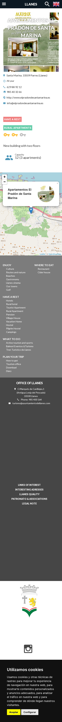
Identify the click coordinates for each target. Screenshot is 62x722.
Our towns (11, 286)
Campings (11, 332)
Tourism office (13, 364)
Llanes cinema (13, 282)
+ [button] (4, 177)
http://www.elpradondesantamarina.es (28, 97)
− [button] (4, 182)
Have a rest (12, 119)
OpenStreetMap (54, 254)
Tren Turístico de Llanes (18, 349)
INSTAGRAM (28, 648)
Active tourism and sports (19, 342)
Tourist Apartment (16, 307)
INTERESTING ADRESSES (29, 489)
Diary (8, 371)
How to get (12, 360)
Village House (13, 318)
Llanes (31, 4)
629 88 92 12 (14, 87)
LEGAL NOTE (29, 503)
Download (11, 367)
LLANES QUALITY (29, 494)
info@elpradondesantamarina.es (25, 103)
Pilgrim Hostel (13, 328)
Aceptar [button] (13, 712)
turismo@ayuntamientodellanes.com (31, 403)
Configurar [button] (29, 712)
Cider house (44, 272)
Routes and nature (15, 272)
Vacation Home (14, 321)
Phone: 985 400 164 (31, 399)
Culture (10, 268)
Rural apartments (17, 127)
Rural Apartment (14, 311)
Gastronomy (12, 279)
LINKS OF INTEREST (29, 484)
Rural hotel (11, 304)
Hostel (9, 325)
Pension (10, 314)
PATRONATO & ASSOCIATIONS (29, 498)
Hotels (9, 300)
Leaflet (42, 254)
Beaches (10, 275)
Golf (8, 289)
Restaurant (43, 268)
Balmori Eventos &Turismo (19, 346)
